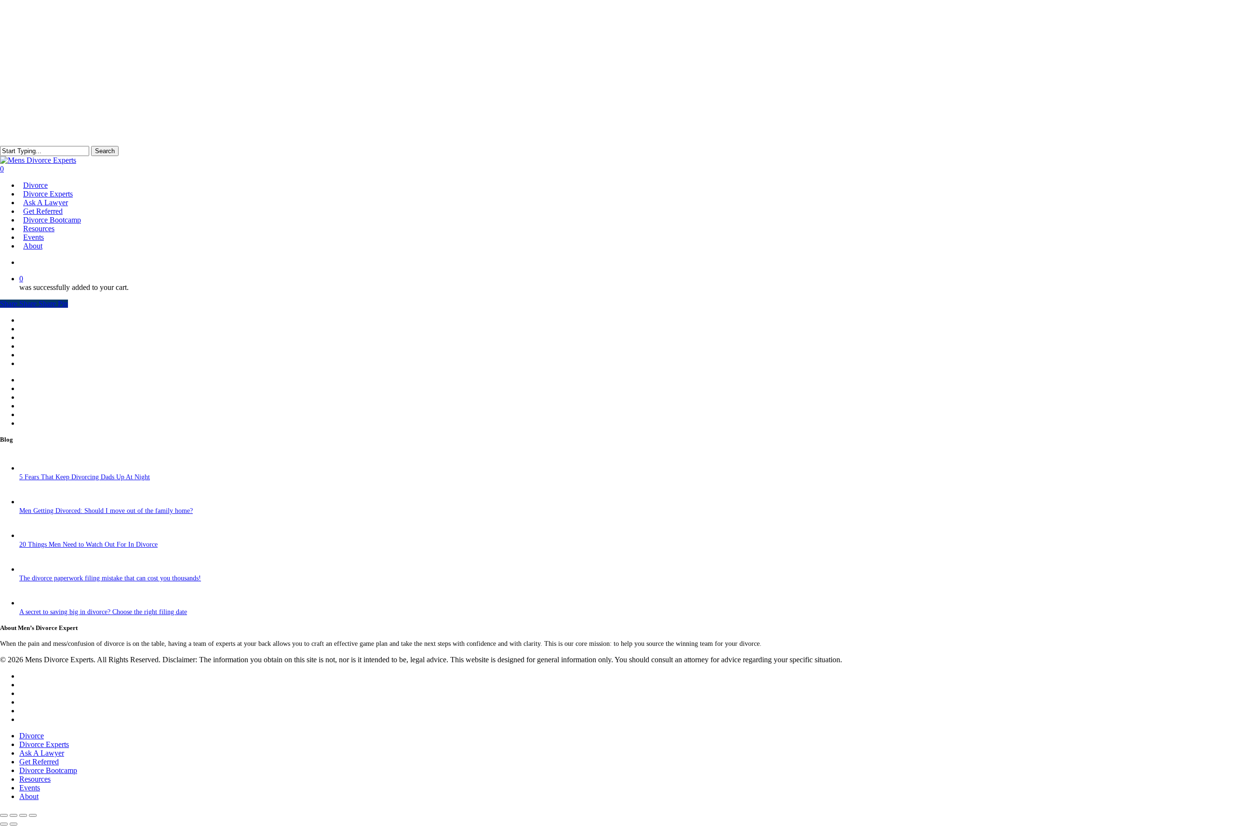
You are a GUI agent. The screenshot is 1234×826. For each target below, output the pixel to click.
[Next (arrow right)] (13, 824)
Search (105, 151)
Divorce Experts (49, 389)
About (29, 796)
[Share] (23, 815)
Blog (28, 363)
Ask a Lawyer (42, 397)
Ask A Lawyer (41, 753)
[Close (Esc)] (33, 815)
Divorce (33, 380)
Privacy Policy (45, 423)
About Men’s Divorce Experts (71, 329)
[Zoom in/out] (4, 815)
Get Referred (43, 406)
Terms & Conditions (54, 415)
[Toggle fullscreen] (13, 815)
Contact (34, 337)
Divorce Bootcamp (48, 770)
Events (31, 355)
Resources (38, 346)
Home (29, 320)
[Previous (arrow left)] (4, 824)
